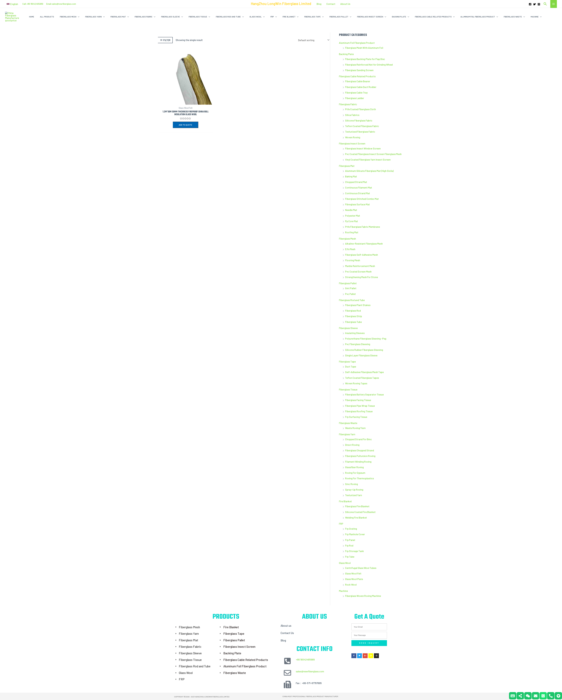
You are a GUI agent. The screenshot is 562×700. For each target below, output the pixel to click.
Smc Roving (351, 484)
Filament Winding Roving (358, 461)
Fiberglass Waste (348, 422)
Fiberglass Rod (353, 310)
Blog (319, 3)
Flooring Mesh (352, 260)
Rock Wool (351, 584)
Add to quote (185, 125)
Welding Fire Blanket (356, 517)
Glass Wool (345, 562)
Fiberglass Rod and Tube (352, 300)
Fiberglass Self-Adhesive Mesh (361, 254)
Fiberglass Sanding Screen (359, 70)
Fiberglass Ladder (354, 98)
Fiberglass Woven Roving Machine (363, 595)
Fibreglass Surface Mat (357, 204)
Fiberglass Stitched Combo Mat (362, 198)
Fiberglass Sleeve (348, 328)
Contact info (315, 649)
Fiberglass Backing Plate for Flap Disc (365, 59)
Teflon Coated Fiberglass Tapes (362, 377)
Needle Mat (351, 209)
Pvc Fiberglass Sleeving (357, 344)
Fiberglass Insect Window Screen (363, 148)
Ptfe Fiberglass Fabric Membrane (362, 226)
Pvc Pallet (350, 293)
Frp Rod (349, 545)
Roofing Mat (351, 232)
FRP (341, 523)
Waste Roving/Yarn (355, 427)
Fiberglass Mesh (347, 238)
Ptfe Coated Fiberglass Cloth (360, 109)
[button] (12, 3)
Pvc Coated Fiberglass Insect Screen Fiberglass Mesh (373, 153)
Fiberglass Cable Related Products (357, 76)
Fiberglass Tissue (348, 389)
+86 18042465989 (305, 659)
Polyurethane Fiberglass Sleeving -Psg (365, 338)
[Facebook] (530, 4)
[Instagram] (539, 4)
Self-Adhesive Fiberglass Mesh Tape (364, 372)
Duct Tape (350, 366)
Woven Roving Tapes (356, 383)
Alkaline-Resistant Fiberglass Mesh (364, 243)
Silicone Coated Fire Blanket (360, 511)
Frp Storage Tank (354, 551)
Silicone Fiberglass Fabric (358, 120)
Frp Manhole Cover (355, 534)
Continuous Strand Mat (357, 193)
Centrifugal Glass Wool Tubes (360, 567)
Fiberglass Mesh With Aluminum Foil (364, 47)
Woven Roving (352, 137)
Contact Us (287, 633)
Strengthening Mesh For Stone (361, 277)
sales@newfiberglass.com (64, 3)
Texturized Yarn (353, 495)
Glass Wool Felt (353, 573)
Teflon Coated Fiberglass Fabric (362, 126)
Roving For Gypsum (355, 472)
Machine (343, 590)
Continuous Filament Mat (358, 187)
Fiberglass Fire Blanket (357, 506)
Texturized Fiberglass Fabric (360, 131)
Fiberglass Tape (347, 361)
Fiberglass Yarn (347, 434)
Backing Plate (346, 54)
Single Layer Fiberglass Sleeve (361, 355)
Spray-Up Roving (354, 489)
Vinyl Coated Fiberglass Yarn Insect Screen (368, 159)
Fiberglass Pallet (348, 283)
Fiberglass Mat (346, 165)
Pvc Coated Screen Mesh (358, 271)
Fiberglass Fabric (348, 104)
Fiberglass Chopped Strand (359, 450)
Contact (330, 3)
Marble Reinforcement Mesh (360, 265)
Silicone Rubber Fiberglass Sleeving (364, 349)
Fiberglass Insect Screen (352, 143)
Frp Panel (350, 539)
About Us (345, 3)
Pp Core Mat (351, 221)
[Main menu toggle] (553, 4)
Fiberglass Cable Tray (356, 92)
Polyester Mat (352, 215)
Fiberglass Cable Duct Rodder (360, 86)
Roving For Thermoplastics (359, 478)
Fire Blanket (345, 501)
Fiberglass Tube (353, 321)
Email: (49, 3)
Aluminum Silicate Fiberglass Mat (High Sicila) (369, 170)
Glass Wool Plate (354, 579)
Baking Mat (351, 176)
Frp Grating (351, 528)
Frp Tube (349, 556)
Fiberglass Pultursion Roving (360, 455)
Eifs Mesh (350, 249)
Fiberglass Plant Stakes (357, 305)
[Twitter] (534, 4)
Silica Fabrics (352, 114)
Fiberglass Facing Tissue (358, 400)
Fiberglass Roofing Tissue (359, 411)
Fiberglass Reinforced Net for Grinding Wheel (369, 64)
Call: (24, 3)
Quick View (185, 101)
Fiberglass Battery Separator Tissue (364, 394)
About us (286, 625)
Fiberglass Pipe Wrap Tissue (360, 405)
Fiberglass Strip (353, 316)
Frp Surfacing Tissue (356, 416)
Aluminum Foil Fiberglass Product (357, 42)
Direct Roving (352, 444)
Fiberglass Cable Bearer (357, 81)
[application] (77, 16)
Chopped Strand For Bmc (358, 439)
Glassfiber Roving (354, 467)
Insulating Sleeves (355, 332)
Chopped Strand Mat (356, 181)
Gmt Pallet (350, 288)
